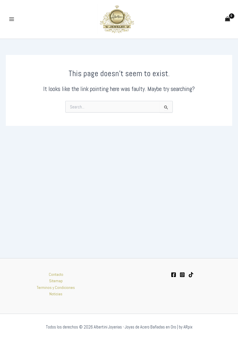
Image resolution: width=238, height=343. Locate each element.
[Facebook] (173, 274)
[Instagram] (182, 274)
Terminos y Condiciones (56, 287)
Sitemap (56, 280)
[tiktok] (191, 274)
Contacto (56, 274)
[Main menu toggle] (11, 19)
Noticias (55, 294)
